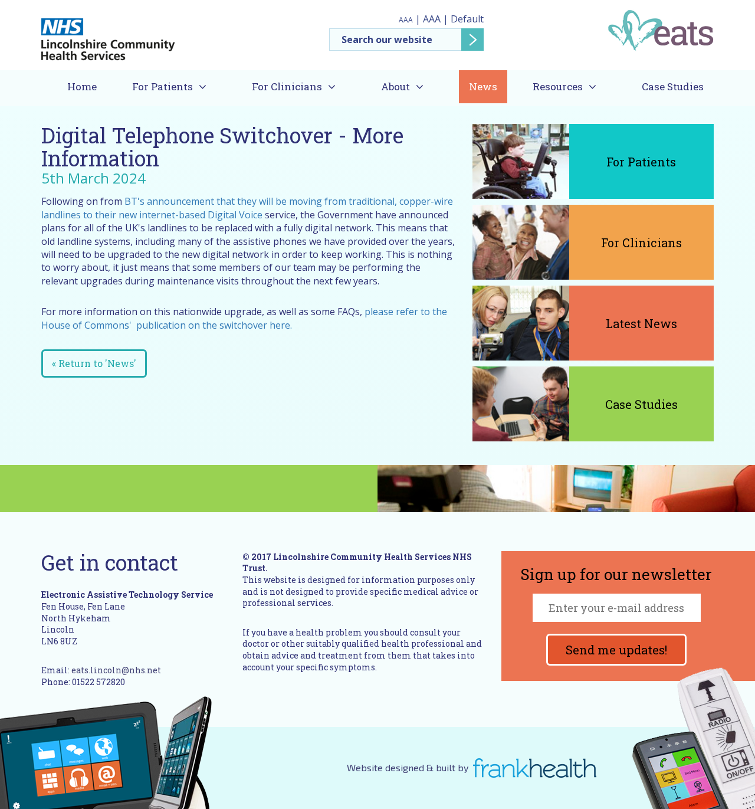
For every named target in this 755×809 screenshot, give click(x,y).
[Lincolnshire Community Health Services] (108, 34)
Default (467, 18)
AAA (406, 20)
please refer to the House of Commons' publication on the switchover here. (244, 318)
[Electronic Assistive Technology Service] (660, 29)
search (472, 39)
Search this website (406, 39)
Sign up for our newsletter (616, 575)
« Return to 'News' (94, 363)
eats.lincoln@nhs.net (116, 670)
